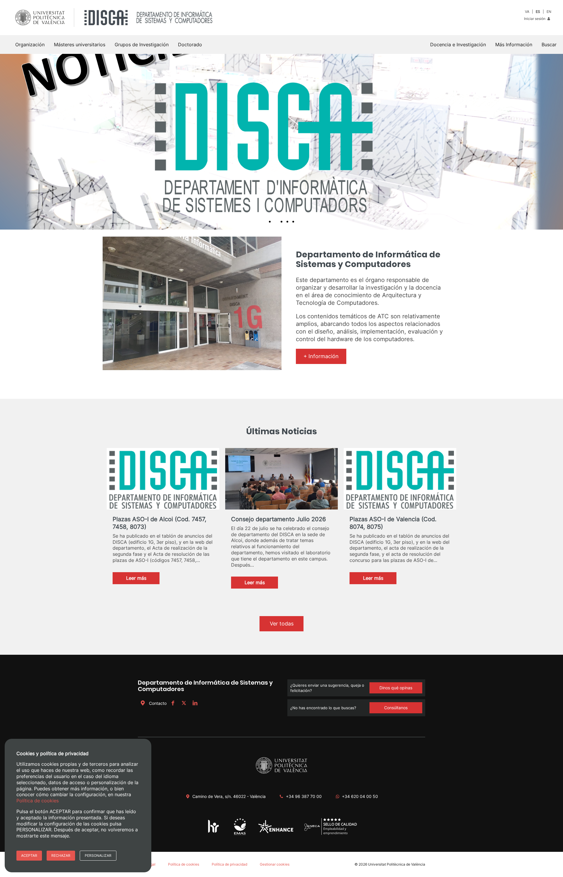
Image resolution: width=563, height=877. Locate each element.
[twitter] (184, 703)
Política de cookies (183, 864)
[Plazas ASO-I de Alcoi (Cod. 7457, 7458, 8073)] (163, 480)
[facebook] (173, 703)
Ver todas (282, 623)
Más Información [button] (513, 44)
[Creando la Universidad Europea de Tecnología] (275, 832)
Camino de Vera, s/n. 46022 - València (229, 796)
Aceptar (29, 855)
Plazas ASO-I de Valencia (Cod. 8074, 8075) (393, 523)
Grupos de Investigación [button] (142, 44)
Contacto (158, 703)
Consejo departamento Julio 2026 (278, 519)
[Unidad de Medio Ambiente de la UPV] (239, 834)
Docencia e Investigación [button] (458, 44)
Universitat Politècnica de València (396, 864)
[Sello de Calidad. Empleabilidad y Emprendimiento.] (330, 834)
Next (555, 141)
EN (549, 11)
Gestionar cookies (274, 864)
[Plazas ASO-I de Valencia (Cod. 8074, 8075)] (400, 480)
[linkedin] (195, 703)
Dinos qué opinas (395, 687)
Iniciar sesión (535, 18)
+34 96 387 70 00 (304, 796)
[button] (549, 44)
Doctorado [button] (190, 44)
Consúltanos (396, 707)
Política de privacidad (229, 864)
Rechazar (60, 855)
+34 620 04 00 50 (360, 796)
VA (527, 11)
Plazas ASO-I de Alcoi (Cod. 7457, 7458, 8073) (159, 523)
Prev (7, 141)
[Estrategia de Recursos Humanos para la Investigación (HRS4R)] (213, 832)
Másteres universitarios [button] (79, 44)
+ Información (321, 356)
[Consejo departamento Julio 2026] (281, 480)
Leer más (143, 579)
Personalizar (98, 855)
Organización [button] (30, 44)
